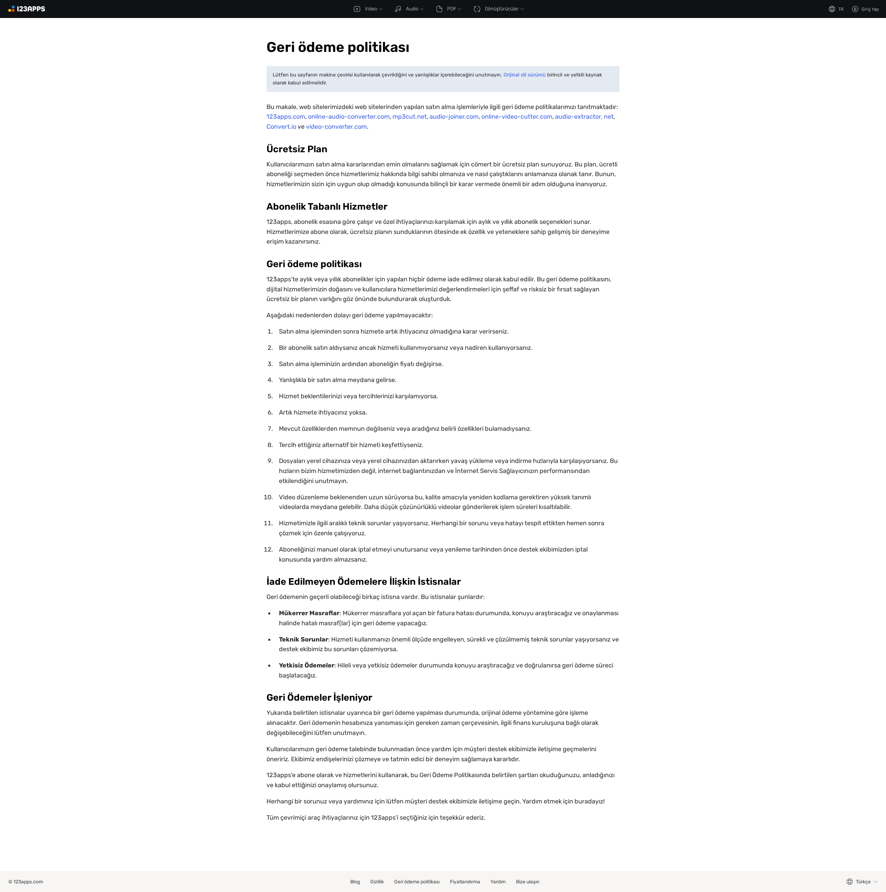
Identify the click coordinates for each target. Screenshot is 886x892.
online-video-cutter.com (516, 116)
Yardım (498, 882)
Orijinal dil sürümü (525, 75)
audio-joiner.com (454, 116)
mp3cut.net (409, 116)
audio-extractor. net (584, 116)
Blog (355, 882)
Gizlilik (377, 882)
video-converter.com (336, 126)
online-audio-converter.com (349, 116)
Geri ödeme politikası (417, 882)
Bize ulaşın (527, 882)
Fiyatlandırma (465, 882)
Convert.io (281, 126)
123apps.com (285, 116)
